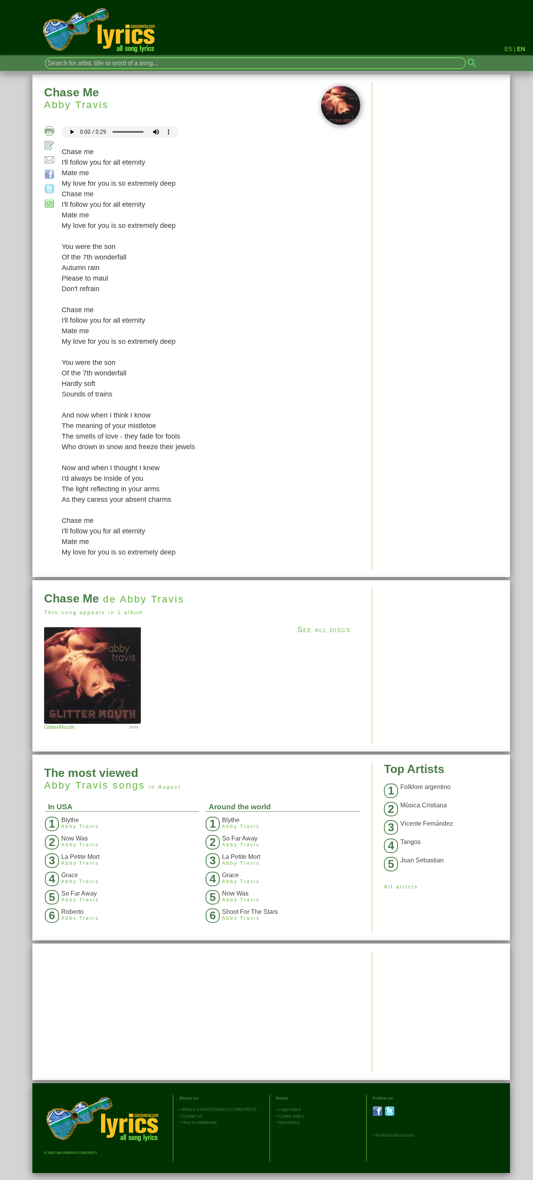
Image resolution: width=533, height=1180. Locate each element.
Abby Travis (76, 104)
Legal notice (290, 1109)
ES (508, 49)
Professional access (394, 1135)
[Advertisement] (441, 642)
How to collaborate (199, 1122)
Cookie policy (291, 1116)
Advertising (288, 1122)
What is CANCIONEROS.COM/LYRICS (219, 1109)
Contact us (192, 1116)
